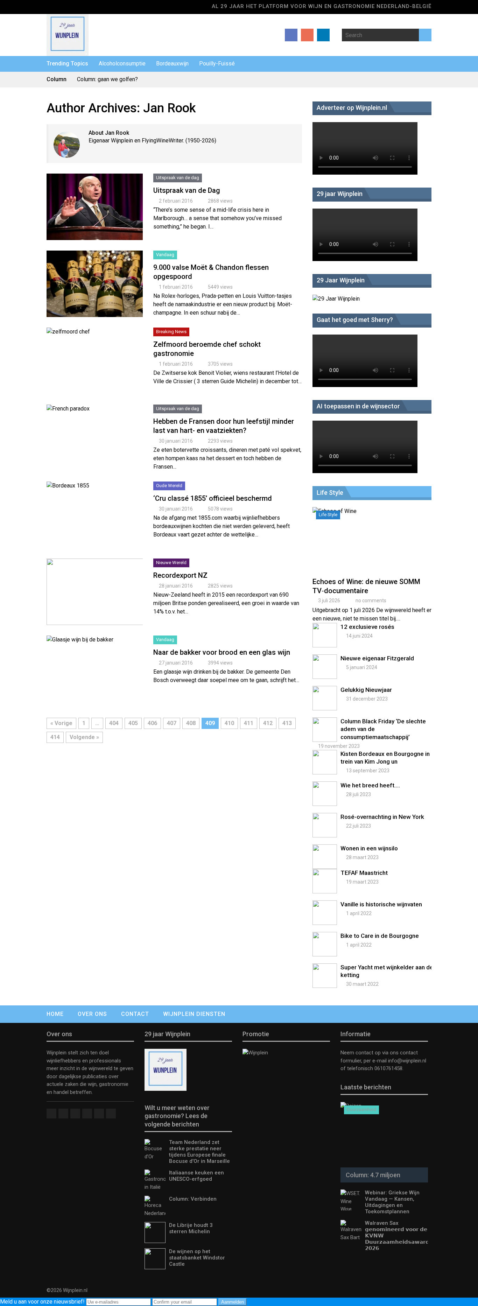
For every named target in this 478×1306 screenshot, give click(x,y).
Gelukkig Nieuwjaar (366, 689)
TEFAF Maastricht (364, 872)
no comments (371, 600)
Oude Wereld (169, 485)
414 (55, 737)
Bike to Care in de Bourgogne (379, 935)
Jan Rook (169, 108)
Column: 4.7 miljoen (373, 1175)
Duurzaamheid (361, 1109)
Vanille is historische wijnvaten (381, 904)
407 (171, 723)
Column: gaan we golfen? (107, 79)
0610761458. (388, 1068)
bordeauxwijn (172, 63)
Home (55, 1014)
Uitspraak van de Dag (186, 190)
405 (133, 723)
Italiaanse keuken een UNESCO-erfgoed (196, 1176)
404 (114, 723)
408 (191, 723)
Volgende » (84, 737)
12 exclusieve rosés (367, 626)
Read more (94, 214)
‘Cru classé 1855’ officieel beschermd (212, 498)
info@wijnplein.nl (407, 1061)
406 (152, 723)
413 (287, 723)
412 (268, 723)
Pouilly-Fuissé (217, 63)
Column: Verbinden (193, 1199)
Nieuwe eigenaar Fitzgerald (377, 658)
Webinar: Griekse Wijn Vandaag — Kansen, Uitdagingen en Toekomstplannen (392, 1202)
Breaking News (171, 331)
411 (248, 723)
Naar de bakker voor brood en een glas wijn (221, 652)
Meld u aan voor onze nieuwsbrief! (43, 1301)
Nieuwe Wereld (171, 562)
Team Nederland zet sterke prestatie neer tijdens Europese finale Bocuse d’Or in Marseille (199, 1151)
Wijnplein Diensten (194, 1014)
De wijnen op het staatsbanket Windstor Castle (197, 1257)
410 (229, 723)
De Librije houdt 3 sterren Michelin (191, 1228)
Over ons (92, 1014)
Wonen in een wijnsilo (369, 848)
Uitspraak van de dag (177, 177)
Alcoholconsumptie (122, 63)
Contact (135, 1014)
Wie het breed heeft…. (370, 785)
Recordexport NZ (180, 575)
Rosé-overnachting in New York (382, 816)
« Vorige (61, 723)
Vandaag (165, 254)
